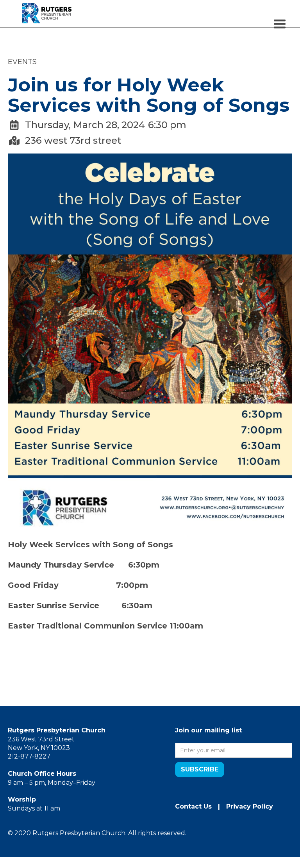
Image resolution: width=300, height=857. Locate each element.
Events (22, 61)
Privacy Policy (249, 806)
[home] (47, 6)
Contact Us (193, 806)
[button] (279, 24)
